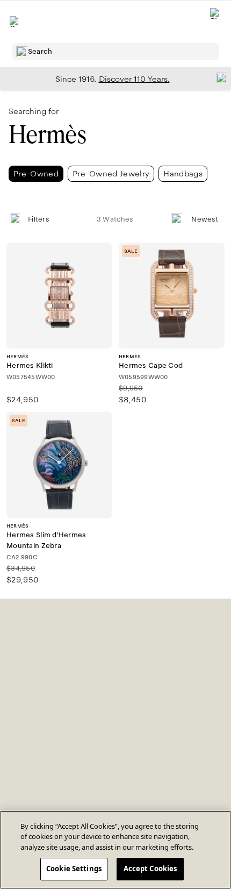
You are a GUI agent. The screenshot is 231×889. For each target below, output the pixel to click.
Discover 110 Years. (134, 79)
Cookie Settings (74, 868)
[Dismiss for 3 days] (218, 77)
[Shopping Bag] (215, 22)
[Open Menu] (15, 21)
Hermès (47, 134)
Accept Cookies (150, 868)
